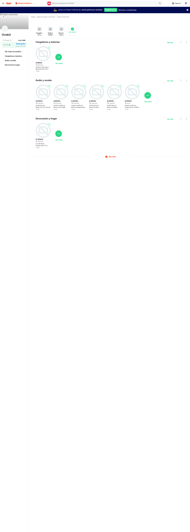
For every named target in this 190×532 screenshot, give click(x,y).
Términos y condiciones (127, 10)
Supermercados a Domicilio (46, 17)
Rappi (33, 17)
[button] (25, 3)
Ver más (170, 43)
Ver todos (59, 63)
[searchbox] (104, 3)
